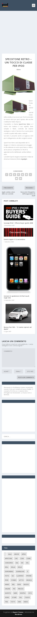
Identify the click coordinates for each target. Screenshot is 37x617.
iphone (28, 576)
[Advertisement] (18, 30)
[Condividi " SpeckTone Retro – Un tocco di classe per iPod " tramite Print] (20, 178)
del (27, 563)
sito (30, 593)
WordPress (18, 614)
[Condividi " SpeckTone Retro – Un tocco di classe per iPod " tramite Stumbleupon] (30, 175)
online (7, 589)
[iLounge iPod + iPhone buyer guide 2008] (18, 212)
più (14, 589)
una (19, 602)
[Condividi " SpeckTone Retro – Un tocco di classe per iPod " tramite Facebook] (7, 175)
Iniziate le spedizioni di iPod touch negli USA (16, 297)
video (26, 602)
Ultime (18, 69)
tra (6, 602)
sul (20, 597)
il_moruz (20, 576)
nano (7, 584)
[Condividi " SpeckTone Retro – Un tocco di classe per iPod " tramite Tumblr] (15, 175)
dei (22, 563)
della (13, 567)
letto (21, 580)
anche (16, 554)
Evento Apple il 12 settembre (14, 239)
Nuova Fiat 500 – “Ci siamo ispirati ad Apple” (18, 328)
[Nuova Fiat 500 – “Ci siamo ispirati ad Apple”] (18, 313)
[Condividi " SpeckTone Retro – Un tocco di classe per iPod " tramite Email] (17, 178)
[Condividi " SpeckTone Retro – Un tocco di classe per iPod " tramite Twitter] (11, 175)
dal (17, 563)
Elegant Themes (18, 612)
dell (6, 567)
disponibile (9, 571)
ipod (6, 580)
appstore (8, 558)
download (20, 571)
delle (20, 567)
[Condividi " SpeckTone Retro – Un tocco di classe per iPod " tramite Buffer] (26, 175)
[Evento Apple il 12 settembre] (18, 232)
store (14, 597)
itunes (13, 580)
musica (29, 580)
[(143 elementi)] (5, 554)
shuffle (23, 593)
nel (13, 584)
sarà (15, 593)
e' (27, 571)
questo (8, 593)
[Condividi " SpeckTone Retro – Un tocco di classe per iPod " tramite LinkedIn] (22, 175)
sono (7, 597)
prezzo (20, 589)
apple (24, 554)
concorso (9, 563)
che (16, 558)
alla (9, 554)
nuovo (26, 584)
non (19, 584)
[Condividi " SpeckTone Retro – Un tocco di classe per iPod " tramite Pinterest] (19, 175)
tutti (13, 602)
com (22, 558)
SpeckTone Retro (24, 124)
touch (27, 597)
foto (7, 576)
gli (13, 576)
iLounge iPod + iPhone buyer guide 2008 (18, 223)
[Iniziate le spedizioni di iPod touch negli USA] (18, 268)
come (29, 558)
